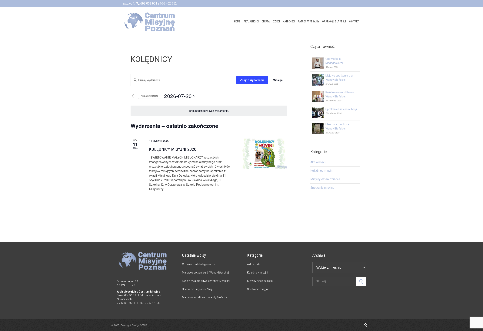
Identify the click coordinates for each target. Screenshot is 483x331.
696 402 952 (168, 3)
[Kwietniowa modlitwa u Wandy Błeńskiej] (318, 96)
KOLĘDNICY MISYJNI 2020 (172, 149)
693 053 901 (148, 3)
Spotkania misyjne (322, 187)
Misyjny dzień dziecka (325, 179)
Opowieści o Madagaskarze (198, 264)
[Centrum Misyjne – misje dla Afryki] (151, 21)
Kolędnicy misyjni (321, 170)
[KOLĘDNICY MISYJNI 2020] (264, 154)
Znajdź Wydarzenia (252, 80)
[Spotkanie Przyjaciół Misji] (318, 112)
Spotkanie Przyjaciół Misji (341, 109)
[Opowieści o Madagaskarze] (318, 63)
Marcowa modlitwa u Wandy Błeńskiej (204, 297)
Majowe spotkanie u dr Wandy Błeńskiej (205, 272)
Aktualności (317, 162)
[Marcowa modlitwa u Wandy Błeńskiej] (318, 128)
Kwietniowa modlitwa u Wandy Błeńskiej (206, 280)
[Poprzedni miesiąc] (133, 96)
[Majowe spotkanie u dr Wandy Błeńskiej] (318, 80)
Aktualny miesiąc (149, 95)
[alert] (209, 111)
